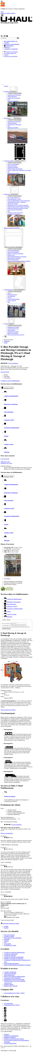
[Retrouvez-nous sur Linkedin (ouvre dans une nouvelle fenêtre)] (5, 1016)
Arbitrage (6, 1034)
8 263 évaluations (13, 363)
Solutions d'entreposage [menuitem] (13, 259)
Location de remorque (10, 955)
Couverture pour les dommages (12, 978)
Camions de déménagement (11, 396)
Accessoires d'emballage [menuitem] (13, 252)
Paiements (6, 939)
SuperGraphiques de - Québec (14, 993)
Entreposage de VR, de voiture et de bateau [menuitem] (17, 205)
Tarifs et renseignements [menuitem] (13, 164)
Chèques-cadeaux (9, 984)
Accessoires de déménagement (11, 427)
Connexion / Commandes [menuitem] (11, 49)
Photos (7, 378)
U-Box (19, 160)
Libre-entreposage (8, 412)
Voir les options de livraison (8, 709)
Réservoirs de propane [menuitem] (12, 333)
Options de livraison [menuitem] (12, 165)
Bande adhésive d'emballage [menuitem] (14, 258)
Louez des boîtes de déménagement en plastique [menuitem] (18, 261)
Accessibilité (7, 944)
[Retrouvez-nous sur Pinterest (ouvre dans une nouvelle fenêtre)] (5, 1014)
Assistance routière (9, 936)
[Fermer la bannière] (2, 1)
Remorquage (7, 118)
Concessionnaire (8, 1003)
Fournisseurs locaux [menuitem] (12, 294)
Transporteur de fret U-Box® (12, 1005)
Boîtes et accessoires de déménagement (14, 976)
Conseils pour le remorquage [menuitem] (14, 124)
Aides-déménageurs (19, 289)
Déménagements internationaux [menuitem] (14, 168)
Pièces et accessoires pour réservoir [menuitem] (15, 334)
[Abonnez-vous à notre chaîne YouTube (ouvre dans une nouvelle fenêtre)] (5, 1020)
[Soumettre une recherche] (18, 38)
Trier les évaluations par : (7, 817)
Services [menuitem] (9, 297)
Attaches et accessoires (10, 973)
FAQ (5, 942)
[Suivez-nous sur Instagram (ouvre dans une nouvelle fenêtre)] (5, 1011)
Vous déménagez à (8, 626)
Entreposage (14, 194)
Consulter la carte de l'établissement (10, 380)
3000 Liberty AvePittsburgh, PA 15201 (6, 462)
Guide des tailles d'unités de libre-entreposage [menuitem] (18, 206)
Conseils (6, 941)
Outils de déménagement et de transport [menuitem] (16, 256)
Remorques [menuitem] (7, 91)
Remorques (13, 91)
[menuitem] (19, 121)
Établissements (10, 1043)
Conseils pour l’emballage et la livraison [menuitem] (19, 170)
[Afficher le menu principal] (2, 15)
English (6, 926)
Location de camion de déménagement (14, 952)
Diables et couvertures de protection (13, 958)
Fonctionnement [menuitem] (11, 296)
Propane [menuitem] (6, 323)
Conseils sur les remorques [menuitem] (13, 98)
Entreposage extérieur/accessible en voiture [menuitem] (17, 208)
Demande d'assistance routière (11, 923)
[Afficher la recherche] (4, 36)
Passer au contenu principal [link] (8, 13)
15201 (5, 342)
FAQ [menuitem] (8, 99)
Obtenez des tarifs (6, 628)
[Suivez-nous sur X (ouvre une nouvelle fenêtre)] (5, 1018)
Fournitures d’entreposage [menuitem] (13, 214)
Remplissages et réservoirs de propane (14, 979)
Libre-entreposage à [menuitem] (14, 199)
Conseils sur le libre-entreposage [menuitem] (15, 212)
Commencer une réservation (14, 121)
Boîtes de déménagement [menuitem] (13, 250)
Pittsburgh (6, 341)
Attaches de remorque (9, 796)
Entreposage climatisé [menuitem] (12, 203)
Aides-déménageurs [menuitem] (9, 289)
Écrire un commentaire (7, 833)
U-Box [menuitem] (9, 160)
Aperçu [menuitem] (9, 293)
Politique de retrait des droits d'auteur (14, 1039)
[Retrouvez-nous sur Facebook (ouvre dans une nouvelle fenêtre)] (5, 1009)
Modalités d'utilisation (10, 1037)
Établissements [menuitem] (9, 45)
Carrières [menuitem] (6, 42)
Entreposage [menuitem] (7, 194)
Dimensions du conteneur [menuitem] (13, 173)
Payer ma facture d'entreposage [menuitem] (14, 209)
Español (6, 927)
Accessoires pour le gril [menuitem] (13, 328)
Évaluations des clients (10, 945)
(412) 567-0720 (5, 372)
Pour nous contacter (9, 935)
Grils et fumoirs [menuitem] (11, 330)
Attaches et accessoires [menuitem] (12, 101)
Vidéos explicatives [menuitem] (12, 96)
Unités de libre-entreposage (11, 963)
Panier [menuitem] (7, 47)
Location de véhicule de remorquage (14, 957)
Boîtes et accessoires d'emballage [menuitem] (12, 228)
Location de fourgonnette (11, 954)
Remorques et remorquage (11, 404)
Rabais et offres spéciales (10, 986)
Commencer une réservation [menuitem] (14, 95)
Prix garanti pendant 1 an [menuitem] (10, 41)
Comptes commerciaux (10, 972)
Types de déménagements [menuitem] (13, 299)
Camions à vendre (8, 444)
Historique (6, 452)
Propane (11, 323)
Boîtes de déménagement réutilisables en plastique (17, 965)
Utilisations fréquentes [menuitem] (12, 167)
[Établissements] (7, 36)
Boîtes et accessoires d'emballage (13, 247)
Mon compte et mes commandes (12, 938)
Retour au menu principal (15, 93)
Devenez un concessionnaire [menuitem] (11, 44)
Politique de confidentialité (11, 1036)
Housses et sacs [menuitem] (11, 255)
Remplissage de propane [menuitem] (13, 327)
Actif (2, 11)
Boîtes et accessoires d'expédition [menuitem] (15, 253)
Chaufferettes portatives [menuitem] (13, 331)
